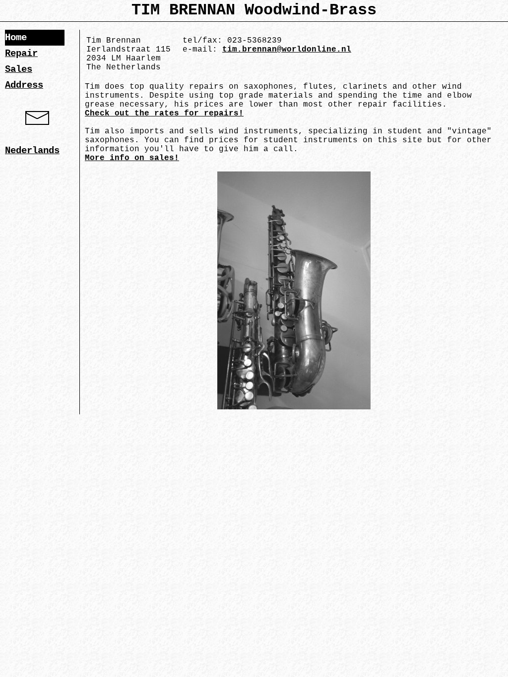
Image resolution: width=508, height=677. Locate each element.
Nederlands (32, 150)
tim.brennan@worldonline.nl (286, 49)
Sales (18, 69)
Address (24, 85)
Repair (21, 53)
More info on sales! (132, 158)
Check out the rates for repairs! (164, 113)
